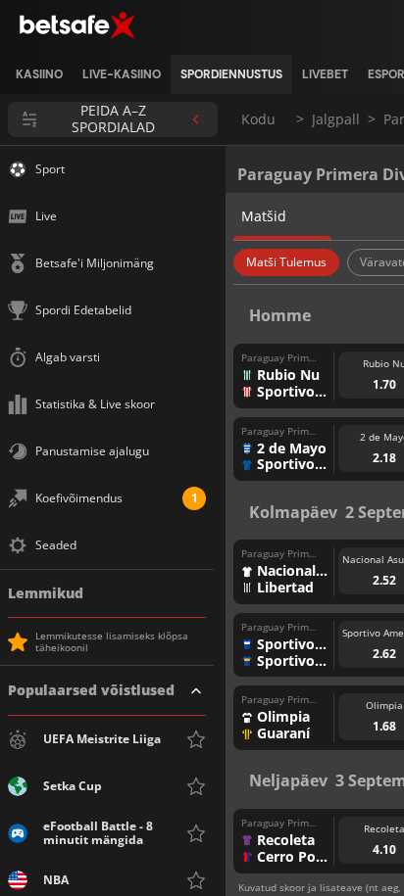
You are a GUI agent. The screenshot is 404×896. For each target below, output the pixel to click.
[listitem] (39, 74)
